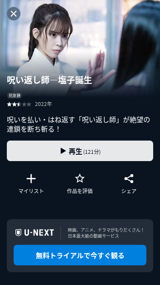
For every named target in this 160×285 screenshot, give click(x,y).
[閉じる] (13, 14)
